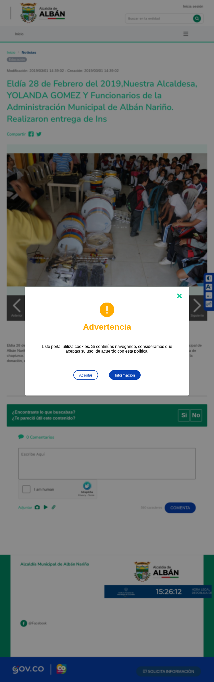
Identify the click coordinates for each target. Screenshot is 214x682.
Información (125, 375)
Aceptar (85, 375)
